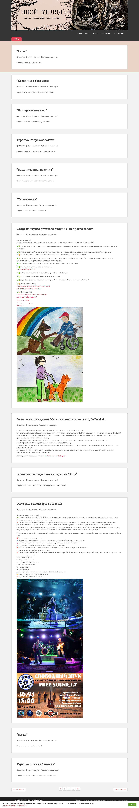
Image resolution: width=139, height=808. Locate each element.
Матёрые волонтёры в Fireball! (39, 503)
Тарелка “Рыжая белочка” (36, 764)
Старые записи (120, 789)
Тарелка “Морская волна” (35, 140)
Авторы (87, 34)
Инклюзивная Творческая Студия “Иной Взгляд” (33, 286)
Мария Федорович (34, 146)
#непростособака (23, 300)
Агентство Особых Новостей (27, 297)
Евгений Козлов (33, 205)
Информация (118, 34)
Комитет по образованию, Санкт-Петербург (32, 294)
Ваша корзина (106, 34)
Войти (16, 39)
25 (78, 789)
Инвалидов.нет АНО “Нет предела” (29, 288)
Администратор (33, 235)
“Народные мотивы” (32, 110)
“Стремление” (27, 199)
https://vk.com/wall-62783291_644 (54, 456)
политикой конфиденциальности (15, 805)
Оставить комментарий (50, 57)
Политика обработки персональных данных (28, 800)
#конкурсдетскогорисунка (26, 303)
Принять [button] (132, 804)
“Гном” (22, 51)
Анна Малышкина (33, 87)
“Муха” (22, 734)
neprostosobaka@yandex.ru (26, 269)
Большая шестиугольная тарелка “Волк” (47, 474)
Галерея (79, 34)
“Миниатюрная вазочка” (35, 169)
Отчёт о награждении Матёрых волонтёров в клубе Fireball (61, 419)
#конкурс (20, 305)
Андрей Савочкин (33, 57)
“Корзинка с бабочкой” (33, 81)
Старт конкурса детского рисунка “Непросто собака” (56, 229)
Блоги (95, 34)
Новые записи (19, 789)
